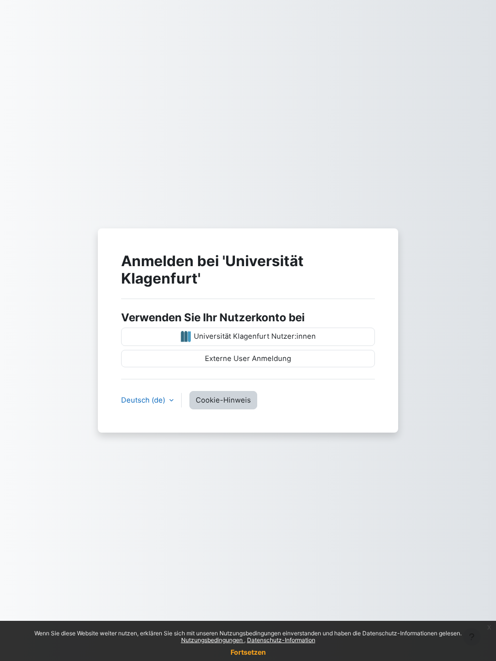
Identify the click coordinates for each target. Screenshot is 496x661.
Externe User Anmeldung (248, 358)
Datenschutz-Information (281, 640)
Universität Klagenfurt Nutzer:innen (254, 336)
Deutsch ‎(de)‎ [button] (144, 400)
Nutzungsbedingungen (212, 640)
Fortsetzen (248, 652)
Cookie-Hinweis (223, 400)
